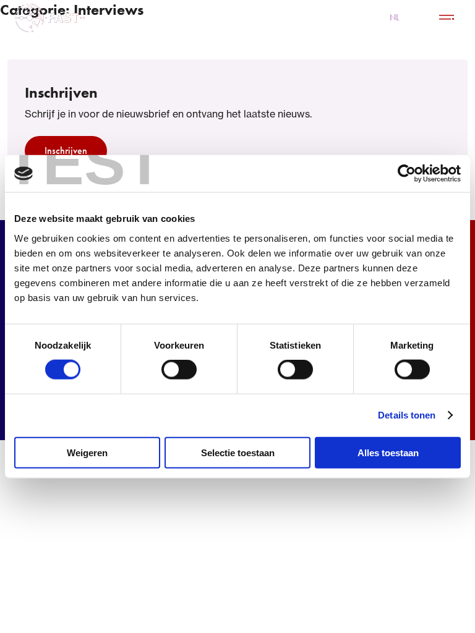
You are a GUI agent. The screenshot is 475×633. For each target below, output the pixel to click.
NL (395, 17)
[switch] (179, 370)
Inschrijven (66, 150)
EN (419, 17)
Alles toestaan (388, 452)
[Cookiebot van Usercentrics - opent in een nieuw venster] (407, 173)
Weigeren (87, 452)
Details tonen (406, 415)
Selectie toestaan (238, 452)
